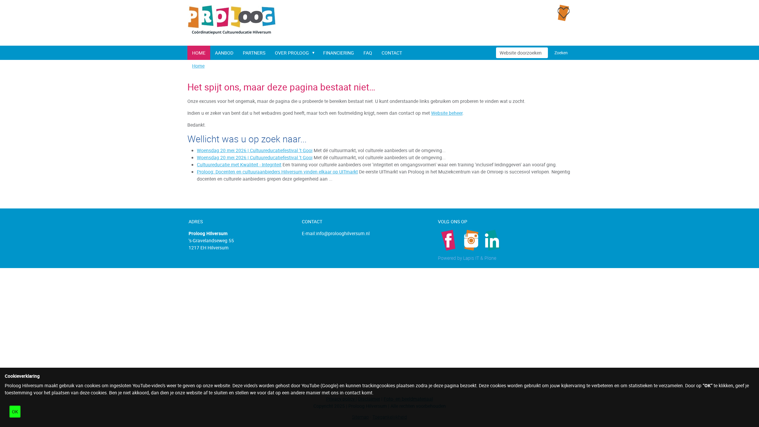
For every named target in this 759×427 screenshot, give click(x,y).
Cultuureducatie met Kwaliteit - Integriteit (239, 164)
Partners (254, 53)
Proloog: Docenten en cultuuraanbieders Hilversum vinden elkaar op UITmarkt (277, 171)
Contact (392, 53)
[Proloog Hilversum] (231, 20)
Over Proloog (292, 53)
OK (15, 411)
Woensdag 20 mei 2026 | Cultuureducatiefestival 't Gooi (254, 150)
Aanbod (224, 53)
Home (198, 53)
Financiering (338, 53)
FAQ (367, 53)
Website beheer (447, 113)
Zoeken (561, 52)
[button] (314, 53)
